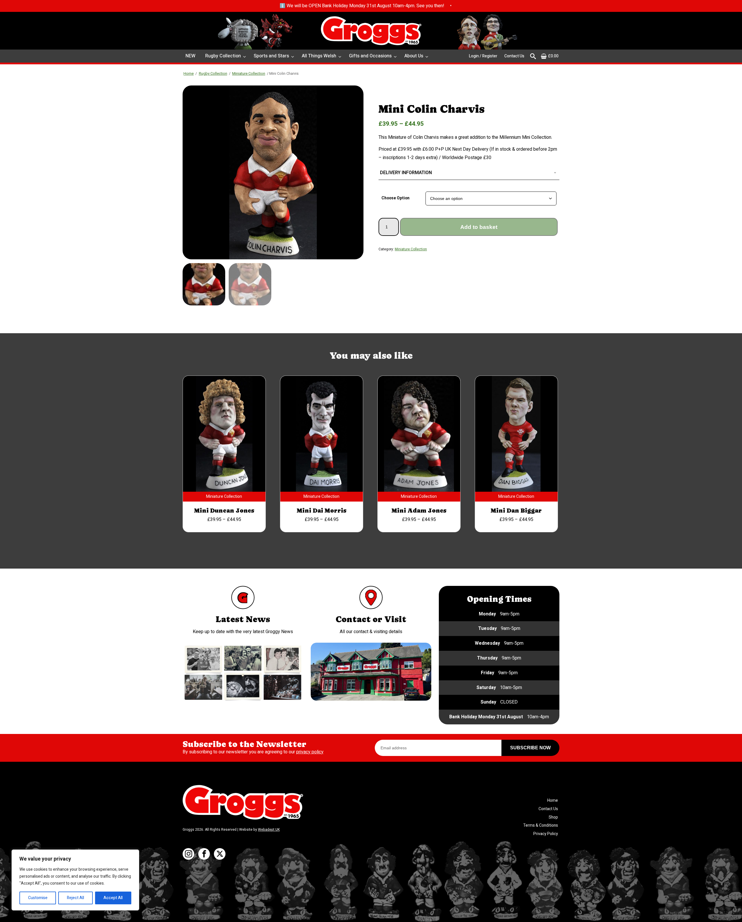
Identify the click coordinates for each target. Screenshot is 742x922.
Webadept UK (269, 829)
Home (188, 73)
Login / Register (483, 56)
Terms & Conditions (540, 825)
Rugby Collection (223, 55)
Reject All (75, 898)
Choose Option (395, 198)
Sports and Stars (271, 55)
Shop (553, 817)
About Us (413, 55)
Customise (38, 898)
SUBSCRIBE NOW (530, 747)
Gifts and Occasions (370, 55)
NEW (190, 55)
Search (533, 56)
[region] (75, 880)
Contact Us (514, 56)
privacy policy (309, 751)
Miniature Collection (248, 73)
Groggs (371, 30)
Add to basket (478, 227)
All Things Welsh (319, 55)
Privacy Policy (545, 834)
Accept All (113, 898)
